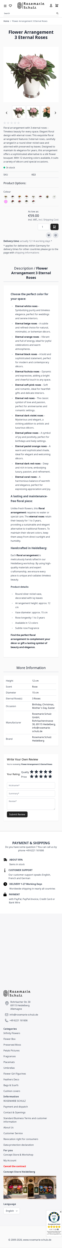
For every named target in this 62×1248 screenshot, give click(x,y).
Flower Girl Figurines (14, 1073)
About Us (8, 1127)
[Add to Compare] (56, 235)
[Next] (55, 113)
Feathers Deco (11, 1079)
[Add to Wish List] (49, 235)
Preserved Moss (12, 1044)
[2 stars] (36, 772)
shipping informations (27, 252)
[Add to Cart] (54, 227)
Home (6, 21)
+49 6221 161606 (19, 1020)
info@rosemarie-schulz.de (24, 1014)
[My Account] (51, 5)
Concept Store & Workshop (18, 1154)
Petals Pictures (11, 1050)
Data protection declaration (18, 1144)
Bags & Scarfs (10, 1085)
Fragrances (9, 1056)
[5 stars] (50, 772)
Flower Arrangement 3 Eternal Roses (29, 21)
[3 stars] (41, 772)
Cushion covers (11, 1091)
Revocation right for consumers (20, 1139)
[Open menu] (5, 5)
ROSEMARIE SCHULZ (14, 1100)
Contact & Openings (14, 1112)
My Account (9, 1160)
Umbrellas (9, 1067)
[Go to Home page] (31, 5)
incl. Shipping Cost (48, 219)
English (10, 1210)
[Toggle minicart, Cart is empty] (57, 5)
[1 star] (31, 772)
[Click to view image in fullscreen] (31, 74)
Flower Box (9, 1039)
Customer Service (13, 1133)
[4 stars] (45, 772)
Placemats (9, 1062)
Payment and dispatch (15, 1106)
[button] (12, 123)
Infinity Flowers (11, 1033)
